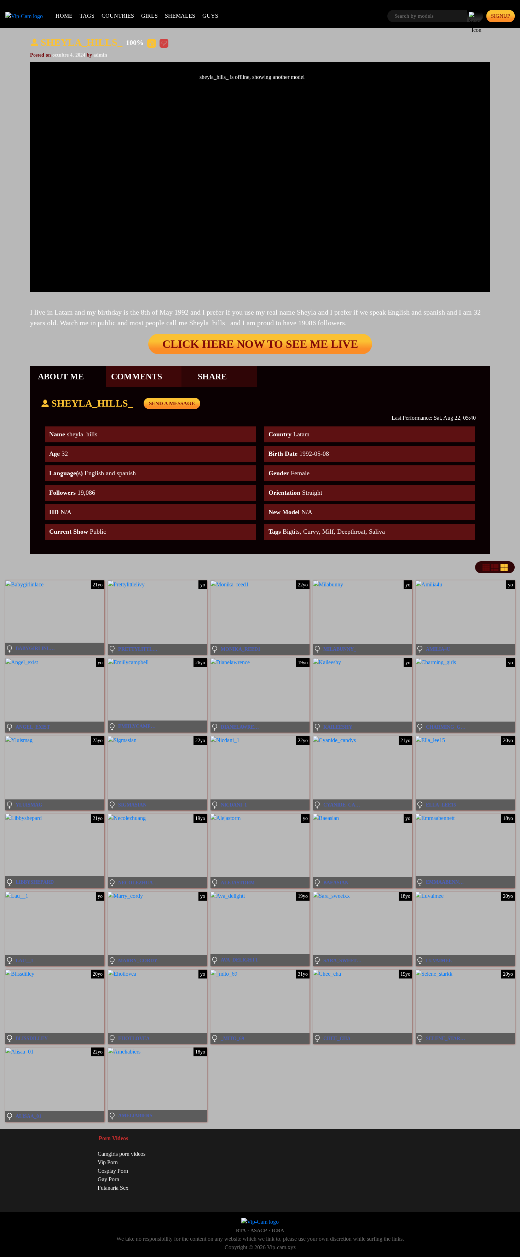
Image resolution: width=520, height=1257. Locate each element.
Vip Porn (108, 1162)
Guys (210, 16)
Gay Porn (108, 1179)
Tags (87, 16)
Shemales (180, 16)
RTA (241, 1230)
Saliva (377, 531)
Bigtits (291, 531)
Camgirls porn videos (121, 1154)
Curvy (311, 531)
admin (100, 55)
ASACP (258, 1230)
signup (500, 16)
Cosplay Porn (113, 1171)
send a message (172, 403)
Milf (328, 531)
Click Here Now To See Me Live (260, 344)
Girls (149, 16)
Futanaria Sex (113, 1188)
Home (64, 16)
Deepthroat (351, 531)
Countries (118, 16)
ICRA (278, 1230)
